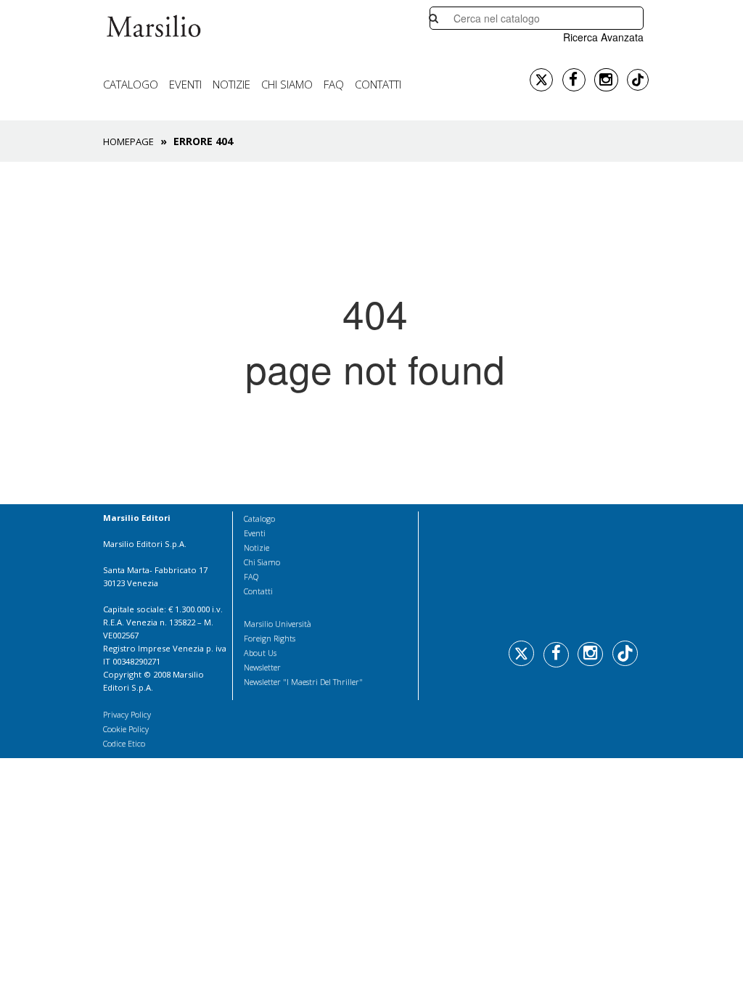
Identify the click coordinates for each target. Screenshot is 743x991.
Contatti (378, 84)
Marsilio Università (277, 623)
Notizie (231, 84)
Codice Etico (124, 743)
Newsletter (262, 667)
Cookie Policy (126, 728)
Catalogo (130, 84)
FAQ (334, 84)
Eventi (185, 84)
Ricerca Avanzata (603, 37)
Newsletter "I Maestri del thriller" (303, 681)
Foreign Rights (269, 638)
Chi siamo (287, 84)
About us (260, 652)
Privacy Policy (127, 714)
